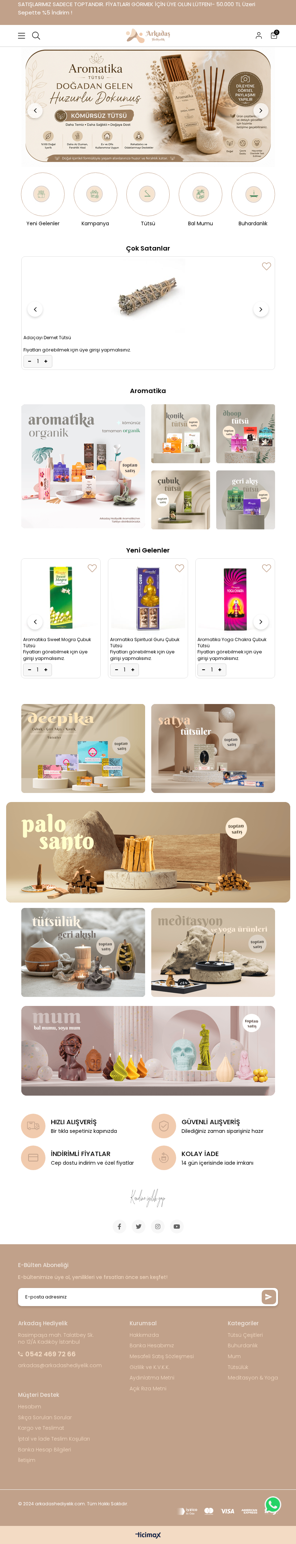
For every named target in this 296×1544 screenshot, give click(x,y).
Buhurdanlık (243, 1345)
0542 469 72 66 (50, 1354)
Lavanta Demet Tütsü (46, 264)
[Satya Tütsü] (213, 748)
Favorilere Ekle (266, 266)
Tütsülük (238, 1367)
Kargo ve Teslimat (41, 1428)
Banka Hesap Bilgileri (44, 1449)
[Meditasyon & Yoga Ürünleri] (213, 952)
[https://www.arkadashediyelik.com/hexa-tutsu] (148, 105)
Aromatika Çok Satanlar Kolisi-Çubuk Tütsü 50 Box (231, 663)
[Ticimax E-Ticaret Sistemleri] (148, 1536)
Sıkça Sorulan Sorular (45, 1417)
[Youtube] (177, 1226)
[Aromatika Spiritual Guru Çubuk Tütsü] (61, 597)
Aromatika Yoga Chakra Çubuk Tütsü (144, 642)
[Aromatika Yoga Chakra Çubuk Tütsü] (148, 597)
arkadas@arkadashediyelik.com (60, 1365)
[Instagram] (158, 1226)
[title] (245, 433)
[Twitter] (138, 1226)
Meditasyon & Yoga (253, 1377)
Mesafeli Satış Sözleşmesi (162, 1356)
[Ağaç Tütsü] (148, 852)
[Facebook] (119, 1226)
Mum (234, 1356)
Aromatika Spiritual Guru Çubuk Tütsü (57, 642)
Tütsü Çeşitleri (245, 1335)
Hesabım (29, 1406)
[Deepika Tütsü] (83, 748)
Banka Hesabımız (152, 1345)
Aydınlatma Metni (152, 1377)
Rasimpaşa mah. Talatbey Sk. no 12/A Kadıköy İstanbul (56, 1339)
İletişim (26, 1460)
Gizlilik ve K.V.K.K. (150, 1367)
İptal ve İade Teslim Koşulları (54, 1439)
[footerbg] (148, 1198)
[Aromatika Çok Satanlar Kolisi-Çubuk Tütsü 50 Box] (235, 607)
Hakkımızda (144, 1335)
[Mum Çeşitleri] (148, 1051)
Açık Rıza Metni (148, 1388)
